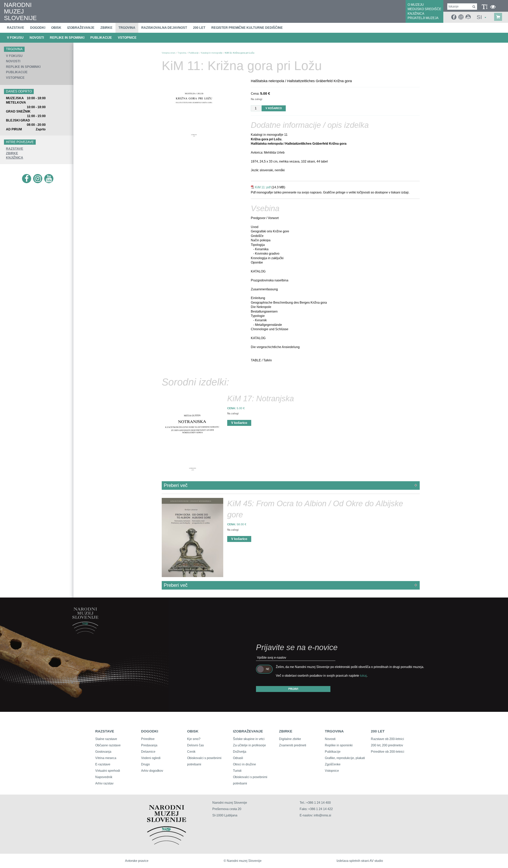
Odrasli (238, 758)
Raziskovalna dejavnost (164, 27)
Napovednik (103, 777)
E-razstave (102, 764)
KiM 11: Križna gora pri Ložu (239, 53)
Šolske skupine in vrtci (249, 739)
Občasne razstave (108, 745)
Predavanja (149, 745)
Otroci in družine (244, 764)
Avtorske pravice (136, 860)
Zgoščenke (333, 764)
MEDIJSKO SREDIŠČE (424, 9)
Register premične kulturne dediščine (247, 27)
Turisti (237, 770)
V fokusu (15, 37)
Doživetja (239, 751)
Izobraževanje (80, 27)
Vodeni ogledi (151, 758)
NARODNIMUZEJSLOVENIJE (20, 11)
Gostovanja (103, 751)
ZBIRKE (285, 731)
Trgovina (126, 27)
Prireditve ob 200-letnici (387, 751)
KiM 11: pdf (263, 187)
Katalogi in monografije (211, 53)
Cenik (191, 751)
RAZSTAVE (104, 731)
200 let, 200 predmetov (387, 745)
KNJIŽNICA (416, 13)
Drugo (145, 764)
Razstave (15, 27)
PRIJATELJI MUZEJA (423, 18)
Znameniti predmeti (292, 745)
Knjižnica (14, 157)
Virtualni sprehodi (107, 770)
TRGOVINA (334, 731)
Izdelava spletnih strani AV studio (360, 860)
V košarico (274, 108)
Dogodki (37, 27)
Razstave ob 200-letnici (387, 739)
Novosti (37, 37)
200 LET (378, 731)
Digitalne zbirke (290, 739)
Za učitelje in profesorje (249, 745)
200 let (199, 27)
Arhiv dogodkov (152, 770)
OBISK (192, 731)
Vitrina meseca (105, 758)
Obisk (56, 27)
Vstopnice (127, 37)
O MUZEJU (416, 4)
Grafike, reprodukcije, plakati (345, 758)
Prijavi (293, 688)
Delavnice (148, 751)
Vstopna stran (168, 53)
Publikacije (101, 37)
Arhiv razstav (104, 783)
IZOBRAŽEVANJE (248, 731)
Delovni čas (195, 745)
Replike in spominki (67, 37)
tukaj (363, 675)
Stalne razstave (106, 739)
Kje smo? (193, 739)
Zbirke (106, 27)
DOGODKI (149, 731)
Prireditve (148, 739)
